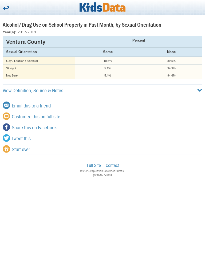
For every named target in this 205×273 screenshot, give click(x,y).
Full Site (94, 165)
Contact (112, 165)
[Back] (6, 8)
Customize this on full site (36, 116)
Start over (21, 149)
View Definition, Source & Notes (33, 90)
